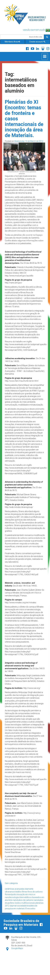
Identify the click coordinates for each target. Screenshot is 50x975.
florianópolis (10, 894)
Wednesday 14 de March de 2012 (28, 141)
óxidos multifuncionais (25, 903)
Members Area (11, 42)
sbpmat (13, 906)
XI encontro (30, 908)
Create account (36, 42)
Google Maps (17, 948)
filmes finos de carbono (32, 892)
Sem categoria (11, 883)
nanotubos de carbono (23, 900)
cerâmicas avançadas (15, 889)
